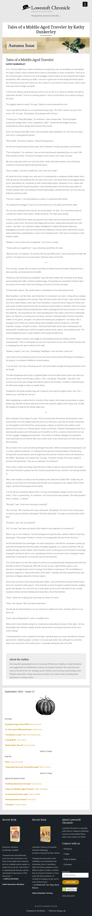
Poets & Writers (70, 859)
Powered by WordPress (35, 911)
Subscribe (66, 872)
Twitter (66, 854)
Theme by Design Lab (57, 911)
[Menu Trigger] (85, 4)
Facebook (68, 849)
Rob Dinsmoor (23, 724)
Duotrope (68, 864)
